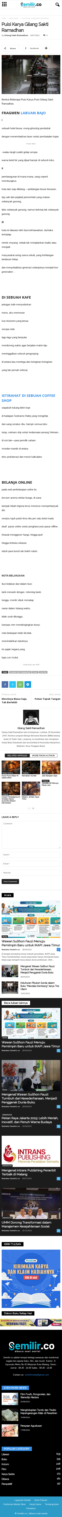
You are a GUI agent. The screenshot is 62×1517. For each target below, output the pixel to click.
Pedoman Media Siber (14, 1504)
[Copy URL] (35, 684)
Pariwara (31, 1508)
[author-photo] (31, 717)
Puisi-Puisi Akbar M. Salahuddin (10, 777)
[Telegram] (27, 684)
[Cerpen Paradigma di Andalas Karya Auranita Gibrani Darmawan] (11, 788)
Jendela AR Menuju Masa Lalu (50, 784)
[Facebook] (5, 684)
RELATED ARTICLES (17, 755)
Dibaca (5, 1479)
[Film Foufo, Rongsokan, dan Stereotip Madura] (10, 1399)
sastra (43, 672)
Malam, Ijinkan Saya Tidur (30, 798)
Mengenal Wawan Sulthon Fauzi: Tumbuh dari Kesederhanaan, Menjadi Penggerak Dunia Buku (38, 969)
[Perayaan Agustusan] (10, 1430)
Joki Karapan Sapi (49, 776)
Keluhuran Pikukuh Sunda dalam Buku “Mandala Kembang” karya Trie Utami (40, 986)
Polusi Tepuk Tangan (47, 698)
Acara (4, 936)
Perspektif (7, 1484)
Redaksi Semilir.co (11, 949)
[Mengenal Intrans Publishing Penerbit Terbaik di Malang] (31, 1151)
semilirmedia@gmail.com (37, 1375)
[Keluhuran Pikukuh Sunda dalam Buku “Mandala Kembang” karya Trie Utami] (10, 987)
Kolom (5, 1464)
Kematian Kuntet (29, 776)
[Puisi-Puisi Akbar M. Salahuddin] (11, 767)
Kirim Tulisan (41, 1500)
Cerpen (26, 773)
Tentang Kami (52, 1504)
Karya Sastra (14, 18)
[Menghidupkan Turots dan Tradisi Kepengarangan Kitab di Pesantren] (10, 1415)
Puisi (25, 794)
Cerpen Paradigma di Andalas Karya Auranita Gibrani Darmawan (11, 800)
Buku (4, 1459)
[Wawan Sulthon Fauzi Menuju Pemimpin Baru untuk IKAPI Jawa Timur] (31, 919)
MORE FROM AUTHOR (43, 755)
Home (4, 18)
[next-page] (33, 808)
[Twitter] (12, 684)
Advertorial (7, 1115)
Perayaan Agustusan (31, 1425)
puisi (35, 672)
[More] (46, 48)
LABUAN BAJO (33, 112)
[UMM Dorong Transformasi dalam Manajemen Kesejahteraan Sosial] (31, 1203)
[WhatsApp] (20, 684)
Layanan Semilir (23, 1500)
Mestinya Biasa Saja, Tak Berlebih (14, 700)
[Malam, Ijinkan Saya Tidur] (31, 788)
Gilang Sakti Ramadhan (16, 35)
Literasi (5, 1454)
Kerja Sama (35, 1504)
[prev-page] (29, 808)
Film (4, 1469)
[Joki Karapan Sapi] (51, 767)
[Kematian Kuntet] (31, 767)
